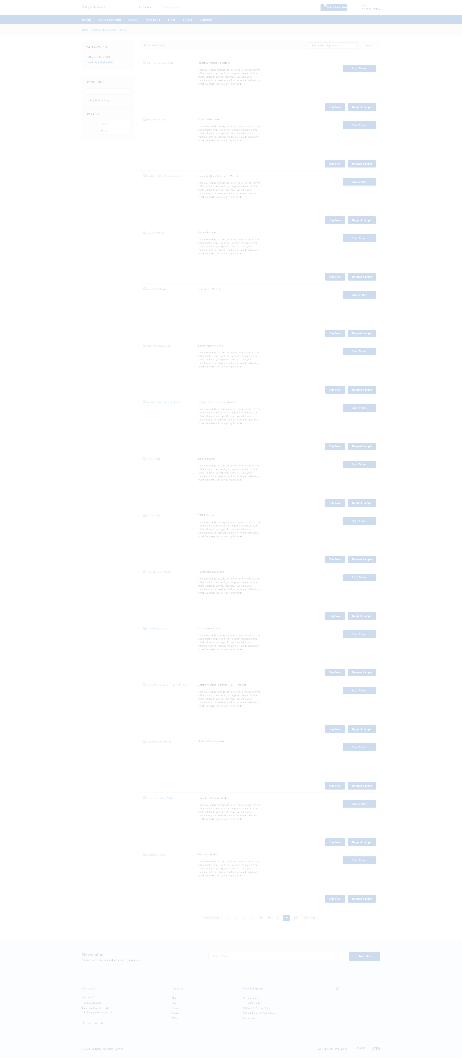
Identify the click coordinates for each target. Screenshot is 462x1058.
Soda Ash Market (207, 232)
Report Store (109, 19)
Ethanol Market (206, 458)
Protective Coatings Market (213, 798)
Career (206, 19)
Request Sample (362, 107)
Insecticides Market (209, 289)
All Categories (99, 56)
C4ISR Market (206, 515)
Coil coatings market (209, 628)
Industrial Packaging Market (214, 62)
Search (344, 7)
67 (278, 917)
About (133, 19)
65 (261, 917)
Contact (153, 19)
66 (269, 917)
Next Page (309, 917)
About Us (176, 998)
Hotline (364, 5)
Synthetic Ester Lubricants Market (217, 402)
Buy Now (335, 107)
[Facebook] (83, 1024)
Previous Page (212, 917)
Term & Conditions (253, 1003)
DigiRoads (95, 100)
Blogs (188, 19)
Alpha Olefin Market (209, 119)
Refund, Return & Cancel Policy (259, 1013)
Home (86, 19)
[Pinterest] (102, 1024)
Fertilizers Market (208, 854)
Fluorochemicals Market (211, 571)
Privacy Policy (250, 998)
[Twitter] (89, 1024)
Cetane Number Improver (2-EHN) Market (222, 684)
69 (295, 917)
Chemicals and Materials (103, 29)
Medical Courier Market (211, 741)
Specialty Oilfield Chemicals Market (218, 176)
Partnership (249, 1018)
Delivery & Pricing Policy (256, 1008)
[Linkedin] (96, 1024)
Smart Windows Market (211, 345)
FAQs (171, 19)
